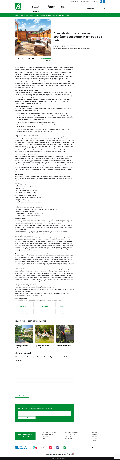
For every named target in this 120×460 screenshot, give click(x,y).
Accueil (17, 15)
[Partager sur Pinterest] (22, 58)
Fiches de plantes (51, 7)
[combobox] (95, 8)
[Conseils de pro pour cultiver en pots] (65, 334)
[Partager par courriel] (33, 58)
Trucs (34, 11)
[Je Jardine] (22, 6)
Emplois (44, 438)
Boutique (94, 1)
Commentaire (19, 360)
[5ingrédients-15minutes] (35, 447)
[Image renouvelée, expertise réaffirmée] (24, 334)
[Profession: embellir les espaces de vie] (44, 334)
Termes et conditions (71, 435)
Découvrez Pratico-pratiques (47, 435)
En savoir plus (25, 435)
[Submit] (104, 8)
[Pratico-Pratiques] (22, 447)
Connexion (74, 1)
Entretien (26, 15)
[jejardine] (65, 447)
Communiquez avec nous (49, 432)
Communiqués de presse (72, 432)
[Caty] (43, 447)
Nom (16, 381)
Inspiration (36, 7)
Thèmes (64, 7)
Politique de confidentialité (69, 437)
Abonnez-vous (85, 1)
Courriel (18, 388)
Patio (75, 45)
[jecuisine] (50, 447)
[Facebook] (92, 447)
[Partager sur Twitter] (18, 58)
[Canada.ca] (70, 454)
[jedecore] (58, 447)
